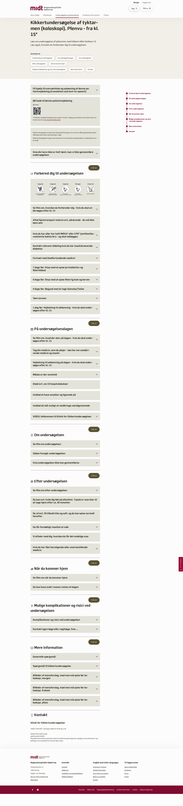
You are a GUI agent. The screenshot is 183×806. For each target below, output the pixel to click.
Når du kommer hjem (58, 64)
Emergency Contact (99, 767)
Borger (136, 2)
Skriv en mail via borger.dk (39, 777)
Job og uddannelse (130, 767)
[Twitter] (38, 790)
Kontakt (90, 69)
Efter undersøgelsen (39, 64)
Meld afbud (34, 780)
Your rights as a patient (100, 773)
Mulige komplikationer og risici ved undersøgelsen (48, 69)
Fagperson (146, 2)
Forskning (127, 770)
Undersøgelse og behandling (67, 15)
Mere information (76, 69)
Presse (126, 777)
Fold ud (94, 168)
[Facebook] (32, 790)
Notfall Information (99, 770)
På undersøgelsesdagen (65, 58)
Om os (126, 773)
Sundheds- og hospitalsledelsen (72, 773)
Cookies (134, 790)
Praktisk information (91, 15)
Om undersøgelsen (85, 58)
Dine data (81, 790)
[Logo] (45, 8)
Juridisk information (123, 790)
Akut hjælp (34, 15)
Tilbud (106, 15)
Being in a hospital (99, 777)
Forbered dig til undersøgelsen (42, 58)
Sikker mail (90, 790)
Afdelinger (47, 15)
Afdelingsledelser (67, 777)
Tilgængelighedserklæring (105, 790)
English (95, 780)
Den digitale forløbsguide (52, 120)
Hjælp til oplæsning (146, 790)
